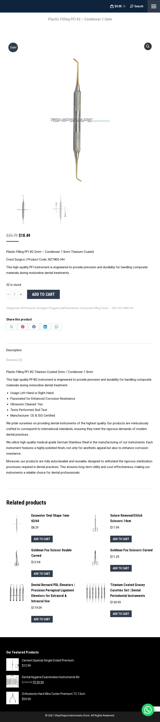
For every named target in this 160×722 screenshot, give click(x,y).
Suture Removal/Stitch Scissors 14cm (126, 518)
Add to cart (43, 294)
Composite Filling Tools (94, 308)
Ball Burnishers (69, 308)
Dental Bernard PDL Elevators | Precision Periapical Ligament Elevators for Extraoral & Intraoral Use (53, 593)
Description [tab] (14, 350)
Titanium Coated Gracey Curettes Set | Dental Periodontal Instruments (127, 590)
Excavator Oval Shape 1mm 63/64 (50, 518)
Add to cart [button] (42, 539)
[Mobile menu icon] (154, 6)
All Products (28, 308)
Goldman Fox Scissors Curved (131, 550)
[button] (148, 46)
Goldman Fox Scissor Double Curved (51, 553)
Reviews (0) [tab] (14, 360)
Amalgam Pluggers (47, 308)
